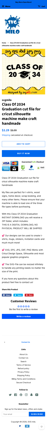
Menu (7, 6)
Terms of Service (23, 365)
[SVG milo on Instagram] (26, 395)
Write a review (23, 316)
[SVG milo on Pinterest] (21, 395)
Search (23, 361)
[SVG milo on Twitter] (10, 395)
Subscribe (37, 414)
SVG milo (31, 422)
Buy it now (23, 153)
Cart (43, 6)
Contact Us (23, 358)
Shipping (6, 135)
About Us (24, 354)
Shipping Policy (23, 375)
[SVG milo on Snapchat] (31, 395)
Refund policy (23, 368)
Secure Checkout (23, 382)
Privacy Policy (23, 372)
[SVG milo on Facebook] (15, 395)
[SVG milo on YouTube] (36, 395)
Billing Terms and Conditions (23, 379)
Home (4, 43)
